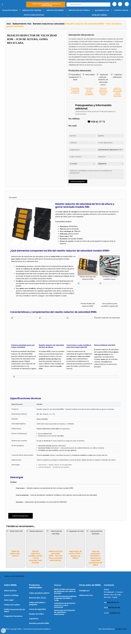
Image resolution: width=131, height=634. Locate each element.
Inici (9, 23)
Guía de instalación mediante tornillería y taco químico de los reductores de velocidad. (64, 495)
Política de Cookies (12, 605)
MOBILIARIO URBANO (99, 15)
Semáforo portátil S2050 (39, 623)
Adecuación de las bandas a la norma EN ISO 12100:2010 (46, 502)
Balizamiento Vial (22, 23)
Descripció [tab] (13, 197)
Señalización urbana (55, 10)
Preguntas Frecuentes (13, 616)
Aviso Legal (8, 600)
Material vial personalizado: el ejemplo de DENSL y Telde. (65, 598)
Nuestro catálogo (11, 595)
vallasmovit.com (86, 595)
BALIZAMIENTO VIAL (102, 10)
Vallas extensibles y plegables (37, 603)
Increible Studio (121, 629)
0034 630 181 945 (114, 607)
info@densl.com (115, 613)
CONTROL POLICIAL (121, 10)
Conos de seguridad (37, 609)
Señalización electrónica (79, 10)
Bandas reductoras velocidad (48, 23)
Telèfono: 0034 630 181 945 (14, 576)
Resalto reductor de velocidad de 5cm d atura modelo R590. (50, 488)
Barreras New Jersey (37, 598)
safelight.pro (84, 591)
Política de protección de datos (14, 610)
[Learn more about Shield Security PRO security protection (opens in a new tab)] (3, 630)
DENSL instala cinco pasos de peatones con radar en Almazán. (65, 591)
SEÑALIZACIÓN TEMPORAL (32, 10)
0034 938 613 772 (113, 602)
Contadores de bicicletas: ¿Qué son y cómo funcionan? (64, 605)
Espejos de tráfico (36, 614)
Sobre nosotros (10, 591)
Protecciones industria (34, 15)
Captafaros (34, 619)
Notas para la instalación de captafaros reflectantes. (64, 612)
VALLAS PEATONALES (10, 10)
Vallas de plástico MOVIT (39, 593)
